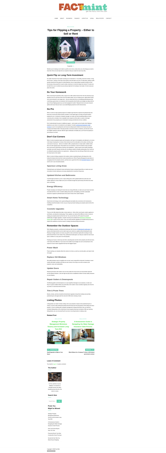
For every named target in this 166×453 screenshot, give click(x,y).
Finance (77, 18)
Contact (108, 18)
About (62, 18)
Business (69, 18)
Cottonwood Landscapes (84, 229)
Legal (92, 18)
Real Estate (100, 18)
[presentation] (49, 330)
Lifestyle (85, 18)
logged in (55, 364)
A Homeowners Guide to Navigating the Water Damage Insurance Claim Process (55, 424)
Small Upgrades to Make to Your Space (55, 353)
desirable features (86, 159)
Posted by (70, 66)
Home (56, 18)
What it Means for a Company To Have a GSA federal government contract (81, 353)
